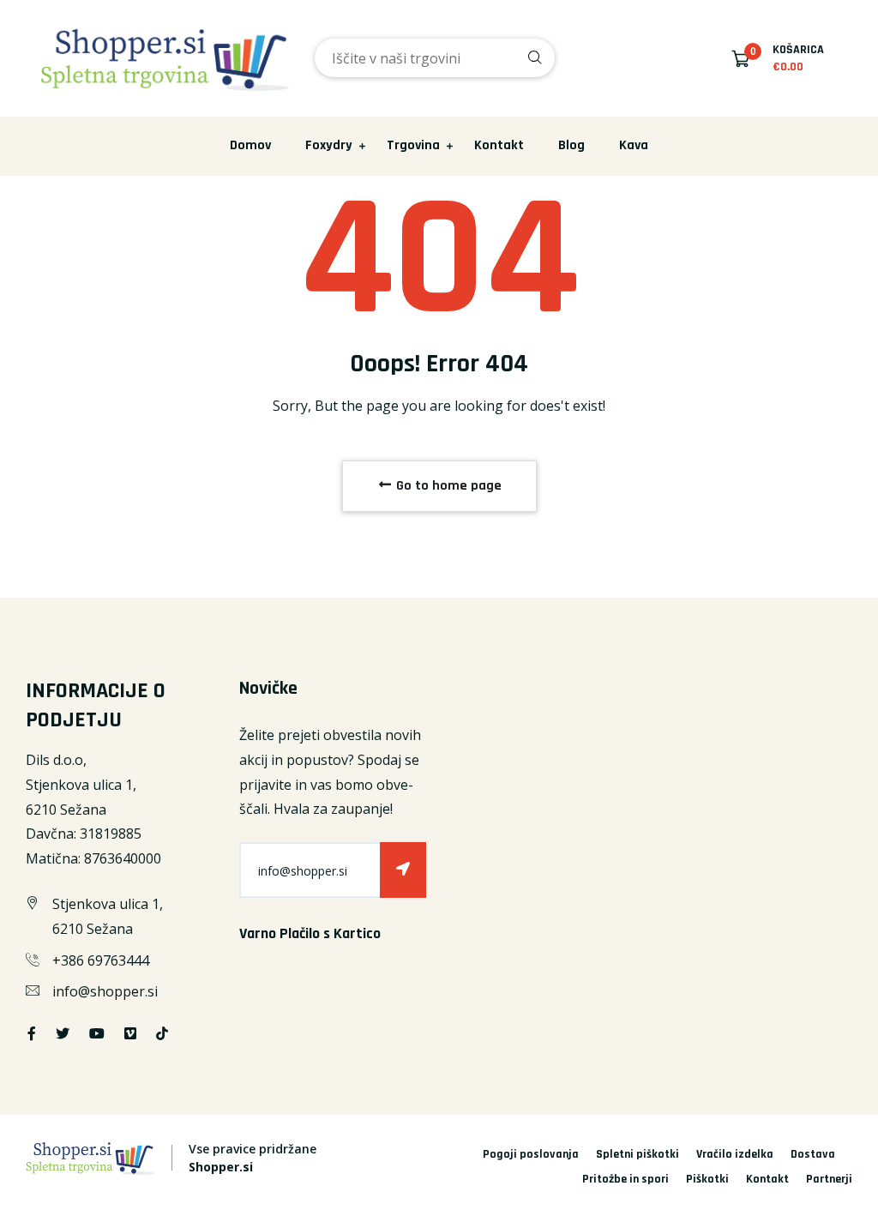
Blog (571, 145)
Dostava (813, 1154)
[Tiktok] (162, 1033)
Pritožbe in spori (625, 1179)
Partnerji (829, 1179)
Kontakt (499, 145)
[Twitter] (62, 1033)
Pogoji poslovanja (531, 1154)
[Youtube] (96, 1033)
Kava (633, 145)
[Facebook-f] (32, 1033)
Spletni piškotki (637, 1154)
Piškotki (707, 1179)
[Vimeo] (130, 1033)
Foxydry (328, 145)
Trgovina (413, 145)
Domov (250, 145)
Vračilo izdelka (734, 1154)
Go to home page (447, 486)
